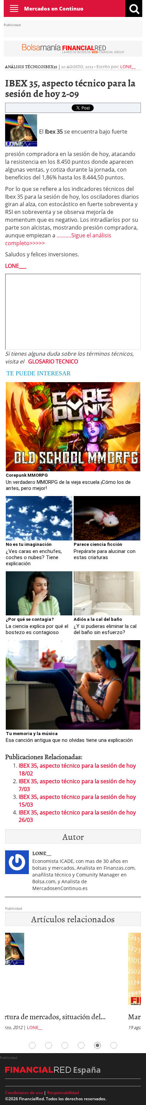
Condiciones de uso (24, 1093)
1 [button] (32, 1045)
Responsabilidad (63, 1093)
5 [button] (97, 1045)
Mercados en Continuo (54, 8)
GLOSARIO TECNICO (53, 361)
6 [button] (113, 1045)
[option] (73, 983)
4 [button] (81, 1045)
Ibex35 (50, 66)
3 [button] (64, 1045)
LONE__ (128, 66)
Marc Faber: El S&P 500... (42, 1016)
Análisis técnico (24, 66)
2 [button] (48, 1045)
